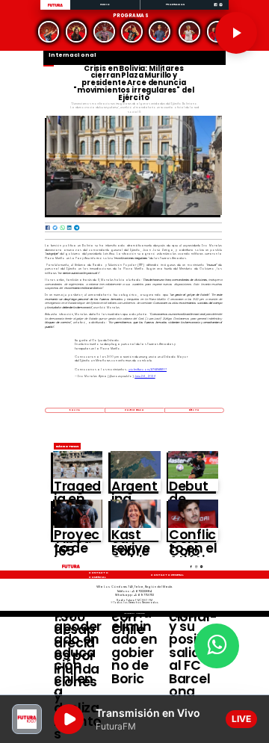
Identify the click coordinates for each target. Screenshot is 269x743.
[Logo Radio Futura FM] (55, 7)
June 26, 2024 (144, 376)
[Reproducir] (236, 33)
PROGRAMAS (175, 4)
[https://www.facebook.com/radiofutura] (215, 9)
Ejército (194, 409)
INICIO (105, 4)
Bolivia (74, 409)
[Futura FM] (48, 31)
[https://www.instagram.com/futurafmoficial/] (221, 9)
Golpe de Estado (134, 409)
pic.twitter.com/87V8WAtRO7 (148, 369)
